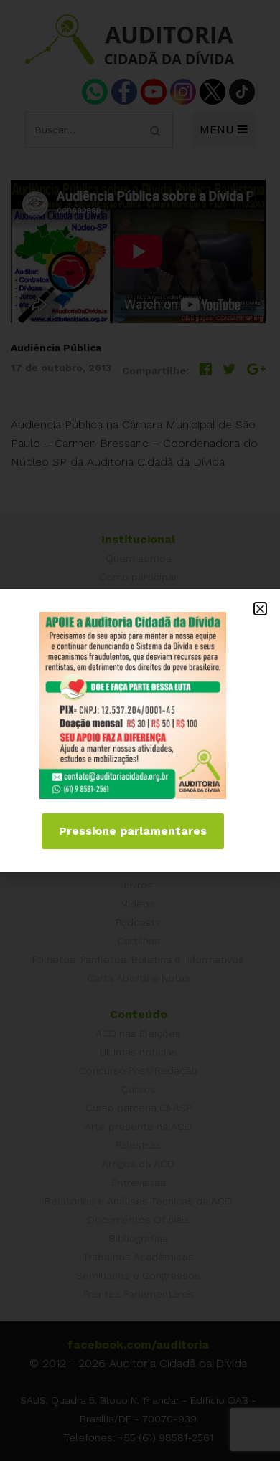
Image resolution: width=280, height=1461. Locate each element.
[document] (140, 730)
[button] (260, 608)
